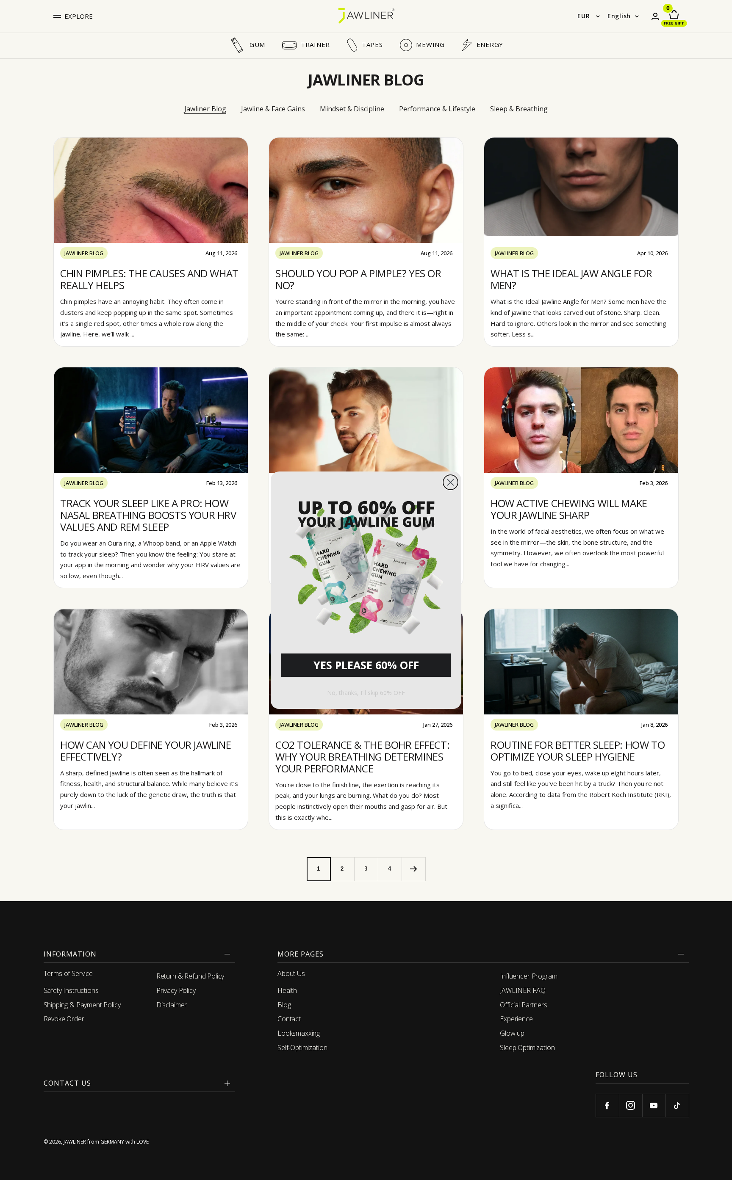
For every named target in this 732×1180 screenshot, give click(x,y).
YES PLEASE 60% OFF (366, 665)
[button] (366, 564)
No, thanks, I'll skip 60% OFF (366, 693)
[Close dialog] (450, 482)
